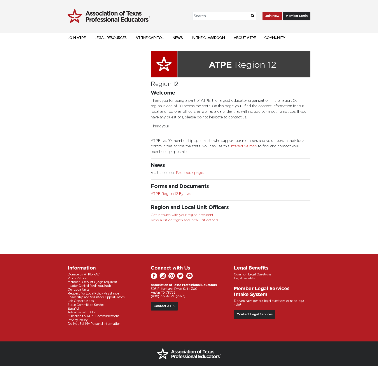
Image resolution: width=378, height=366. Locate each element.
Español (73, 308)
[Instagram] (163, 276)
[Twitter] (181, 276)
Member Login (297, 15)
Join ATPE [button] (77, 38)
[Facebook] (155, 276)
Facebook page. (190, 173)
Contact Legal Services (254, 314)
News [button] (178, 38)
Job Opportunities (81, 301)
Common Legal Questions (252, 274)
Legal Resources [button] (110, 38)
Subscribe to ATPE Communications (93, 316)
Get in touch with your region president (182, 215)
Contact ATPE (164, 306)
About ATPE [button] (245, 38)
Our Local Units (78, 289)
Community (274, 38)
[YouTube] (190, 276)
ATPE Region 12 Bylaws (171, 194)
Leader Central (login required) (89, 285)
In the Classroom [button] (208, 38)
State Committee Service (86, 305)
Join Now (272, 15)
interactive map (243, 146)
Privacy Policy (78, 320)
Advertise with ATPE (83, 312)
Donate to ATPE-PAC (83, 274)
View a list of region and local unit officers (184, 220)
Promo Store (77, 278)
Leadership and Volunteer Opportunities (96, 297)
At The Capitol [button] (149, 38)
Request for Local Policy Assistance (93, 293)
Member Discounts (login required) (92, 282)
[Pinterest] (172, 276)
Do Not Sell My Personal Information (94, 323)
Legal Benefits (244, 278)
